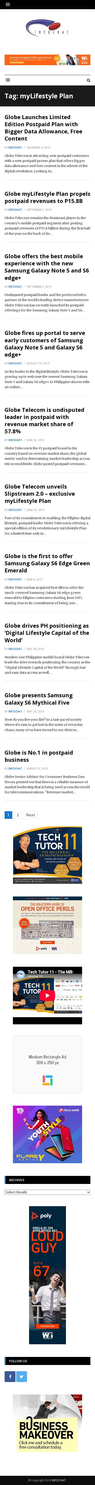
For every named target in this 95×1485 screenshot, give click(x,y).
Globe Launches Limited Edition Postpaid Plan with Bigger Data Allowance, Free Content (43, 127)
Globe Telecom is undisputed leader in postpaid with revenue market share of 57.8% (44, 420)
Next (30, 814)
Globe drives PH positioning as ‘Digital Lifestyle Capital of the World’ (47, 633)
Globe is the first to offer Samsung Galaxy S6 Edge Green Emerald (47, 563)
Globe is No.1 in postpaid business (39, 756)
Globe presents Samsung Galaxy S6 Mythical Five (39, 698)
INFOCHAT (59, 1480)
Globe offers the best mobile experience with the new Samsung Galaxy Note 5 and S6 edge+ (47, 266)
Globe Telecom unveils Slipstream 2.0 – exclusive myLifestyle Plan (40, 493)
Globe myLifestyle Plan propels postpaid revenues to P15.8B (47, 197)
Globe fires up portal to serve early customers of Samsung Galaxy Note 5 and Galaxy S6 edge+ (45, 343)
